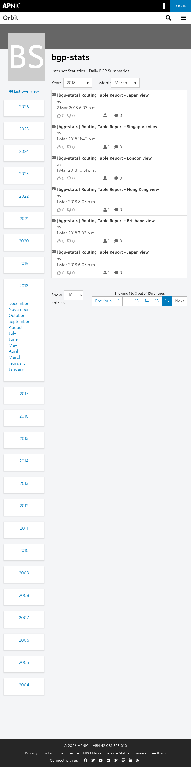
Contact (48, 753)
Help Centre (69, 753)
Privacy (31, 753)
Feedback (158, 753)
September (19, 321)
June (13, 339)
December (19, 303)
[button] (168, 18)
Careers (139, 753)
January (16, 369)
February (17, 363)
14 (147, 301)
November (19, 309)
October (17, 315)
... (127, 301)
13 (137, 301)
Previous (103, 301)
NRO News (92, 753)
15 (157, 301)
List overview (26, 91)
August (16, 327)
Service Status (117, 753)
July (12, 333)
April (13, 351)
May (13, 345)
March (15, 357)
